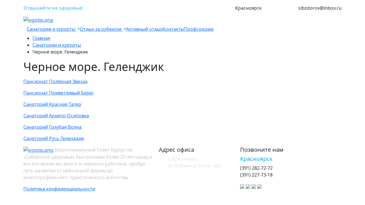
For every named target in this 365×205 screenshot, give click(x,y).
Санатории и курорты (57, 45)
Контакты (173, 29)
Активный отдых (144, 29)
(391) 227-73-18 (279, 8)
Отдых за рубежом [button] (101, 29)
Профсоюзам (199, 29)
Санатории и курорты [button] (51, 29)
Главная (41, 38)
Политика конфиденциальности (59, 189)
